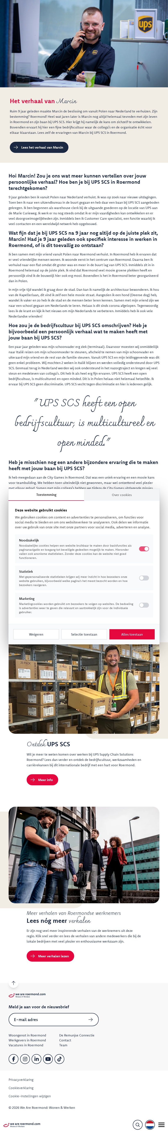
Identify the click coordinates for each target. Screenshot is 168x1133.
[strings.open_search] (138, 1125)
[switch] (144, 578)
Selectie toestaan (84, 634)
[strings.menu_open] (161, 1125)
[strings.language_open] (150, 1125)
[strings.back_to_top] (13, 983)
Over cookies (122, 495)
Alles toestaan (132, 634)
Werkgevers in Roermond (27, 1040)
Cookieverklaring (21, 1088)
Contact (65, 1040)
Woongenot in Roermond (27, 1035)
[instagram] (25, 1059)
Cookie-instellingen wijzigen (30, 1096)
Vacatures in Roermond (26, 1045)
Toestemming (46, 495)
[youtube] (48, 1059)
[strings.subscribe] (90, 1020)
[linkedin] (36, 1059)
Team (63, 1045)
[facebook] (13, 1059)
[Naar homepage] (21, 1125)
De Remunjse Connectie (76, 1035)
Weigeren (36, 634)
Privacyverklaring (21, 1080)
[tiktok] (59, 1059)
